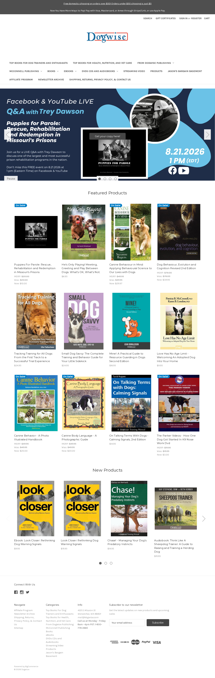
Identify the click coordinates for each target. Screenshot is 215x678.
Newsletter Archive (51, 79)
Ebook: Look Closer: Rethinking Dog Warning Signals (34, 542)
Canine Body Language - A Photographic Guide (79, 437)
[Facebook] (16, 592)
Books (51, 71)
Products (156, 71)
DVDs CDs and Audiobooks (98, 71)
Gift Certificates (166, 18)
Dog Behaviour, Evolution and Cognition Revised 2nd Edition (176, 266)
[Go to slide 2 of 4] (105, 179)
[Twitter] (27, 592)
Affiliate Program (21, 79)
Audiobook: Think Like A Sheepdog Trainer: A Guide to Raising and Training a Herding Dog (174, 546)
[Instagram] (22, 592)
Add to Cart (36, 235)
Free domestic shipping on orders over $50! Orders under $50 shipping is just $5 (107, 3)
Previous (7, 134)
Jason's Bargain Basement (185, 71)
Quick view (36, 229)
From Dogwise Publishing (154, 62)
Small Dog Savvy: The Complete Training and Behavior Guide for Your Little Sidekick (83, 357)
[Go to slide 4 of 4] (115, 179)
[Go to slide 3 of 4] (110, 179)
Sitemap (18, 628)
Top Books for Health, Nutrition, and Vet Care (102, 62)
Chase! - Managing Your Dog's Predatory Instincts (127, 542)
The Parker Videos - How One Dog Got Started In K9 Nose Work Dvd (176, 439)
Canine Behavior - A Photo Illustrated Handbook (31, 437)
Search (147, 18)
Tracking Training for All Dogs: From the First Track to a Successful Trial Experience (33, 357)
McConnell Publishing (24, 71)
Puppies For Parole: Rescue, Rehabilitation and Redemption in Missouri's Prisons (34, 268)
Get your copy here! (107, 136)
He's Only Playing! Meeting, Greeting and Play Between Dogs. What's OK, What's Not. (81, 268)
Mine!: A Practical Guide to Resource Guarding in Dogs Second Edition (127, 357)
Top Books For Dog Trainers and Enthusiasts (38, 62)
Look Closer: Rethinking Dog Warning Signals (79, 542)
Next (207, 134)
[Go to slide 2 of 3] (105, 563)
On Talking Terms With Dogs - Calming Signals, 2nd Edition (128, 437)
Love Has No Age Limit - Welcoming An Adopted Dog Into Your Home (176, 357)
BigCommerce (31, 666)
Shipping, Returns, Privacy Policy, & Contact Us (100, 79)
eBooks (68, 71)
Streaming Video (134, 71)
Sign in (183, 18)
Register (196, 18)
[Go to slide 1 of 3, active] (100, 563)
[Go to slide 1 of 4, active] (99, 179)
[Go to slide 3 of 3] (111, 563)
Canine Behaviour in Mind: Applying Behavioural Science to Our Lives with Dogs (130, 268)
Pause (11, 178)
